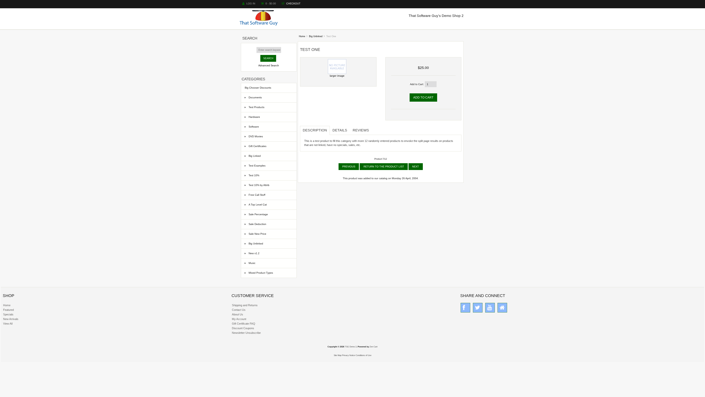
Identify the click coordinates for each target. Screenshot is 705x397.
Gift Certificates (270, 146)
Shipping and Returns (245, 305)
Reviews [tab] (361, 130)
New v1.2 (270, 253)
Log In (250, 3)
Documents (255, 97)
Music (270, 263)
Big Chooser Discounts (258, 87)
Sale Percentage (270, 214)
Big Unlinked (315, 36)
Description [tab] (315, 130)
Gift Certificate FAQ (243, 323)
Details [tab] (339, 130)
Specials (8, 314)
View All (7, 323)
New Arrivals (10, 319)
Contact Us (238, 309)
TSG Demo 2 (351, 347)
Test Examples (270, 165)
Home (302, 36)
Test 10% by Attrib (270, 185)
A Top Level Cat (258, 204)
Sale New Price (270, 234)
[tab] (374, 128)
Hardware (270, 117)
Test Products (270, 107)
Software (270, 126)
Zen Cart (373, 347)
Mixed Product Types (270, 272)
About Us (237, 314)
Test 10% (270, 175)
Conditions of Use (363, 355)
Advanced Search (268, 65)
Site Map (337, 355)
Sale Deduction (270, 224)
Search (249, 38)
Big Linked (270, 156)
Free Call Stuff (270, 195)
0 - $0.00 (270, 3)
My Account (239, 319)
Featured (8, 309)
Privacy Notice (348, 355)
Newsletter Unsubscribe (246, 332)
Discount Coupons (243, 328)
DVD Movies (270, 136)
